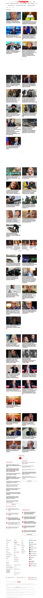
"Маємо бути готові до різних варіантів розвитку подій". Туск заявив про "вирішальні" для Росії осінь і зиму (12, 485)
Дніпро (23, 549)
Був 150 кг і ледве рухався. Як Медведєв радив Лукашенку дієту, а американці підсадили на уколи (30, 522)
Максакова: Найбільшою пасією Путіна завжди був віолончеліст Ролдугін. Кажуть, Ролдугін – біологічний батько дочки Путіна (29, 36)
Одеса (23, 543)
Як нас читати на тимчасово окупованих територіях (9, 571)
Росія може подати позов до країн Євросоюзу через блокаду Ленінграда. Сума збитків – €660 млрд (13, 178)
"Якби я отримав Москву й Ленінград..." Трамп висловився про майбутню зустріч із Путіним (13, 21)
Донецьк (23, 545)
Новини (7, 3)
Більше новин (14, 504)
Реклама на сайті (9, 565)
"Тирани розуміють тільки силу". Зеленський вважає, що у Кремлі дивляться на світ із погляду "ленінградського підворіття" (29, 192)
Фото (15, 553)
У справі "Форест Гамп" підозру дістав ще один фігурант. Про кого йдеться (13, 482)
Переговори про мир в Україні (21, 5)
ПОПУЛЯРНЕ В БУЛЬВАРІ (11, 506)
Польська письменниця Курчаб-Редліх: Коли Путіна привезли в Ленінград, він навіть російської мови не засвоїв (29, 85)
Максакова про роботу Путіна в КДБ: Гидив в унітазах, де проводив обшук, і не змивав (13, 36)
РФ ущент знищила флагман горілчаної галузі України (28, 466)
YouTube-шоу (16, 559)
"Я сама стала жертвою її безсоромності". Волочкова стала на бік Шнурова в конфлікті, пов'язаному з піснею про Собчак (13, 220)
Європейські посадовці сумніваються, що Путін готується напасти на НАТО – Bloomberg (13, 489)
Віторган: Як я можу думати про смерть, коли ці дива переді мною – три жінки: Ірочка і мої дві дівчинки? (29, 312)
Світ (7, 545)
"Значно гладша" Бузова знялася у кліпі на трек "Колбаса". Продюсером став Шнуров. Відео (13, 326)
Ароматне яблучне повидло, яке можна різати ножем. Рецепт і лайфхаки (13, 514)
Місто (22, 538)
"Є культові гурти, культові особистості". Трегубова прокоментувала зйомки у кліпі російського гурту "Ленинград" (13, 345)
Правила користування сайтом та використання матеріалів (17, 565)
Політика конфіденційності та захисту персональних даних (17, 569)
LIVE (14, 550)
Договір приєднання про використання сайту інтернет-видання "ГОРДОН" (17, 573)
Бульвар (32, 3)
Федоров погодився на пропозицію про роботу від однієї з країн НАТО (30, 531)
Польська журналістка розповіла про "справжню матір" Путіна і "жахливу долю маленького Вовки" (13, 147)
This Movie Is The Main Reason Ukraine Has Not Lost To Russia (9, 247)
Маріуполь (23, 551)
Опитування (16, 557)
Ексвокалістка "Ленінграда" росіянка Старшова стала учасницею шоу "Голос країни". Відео (29, 424)
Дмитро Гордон (34, 540)
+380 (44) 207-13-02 (22, 577)
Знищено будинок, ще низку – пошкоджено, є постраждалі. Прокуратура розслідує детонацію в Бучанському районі (13, 478)
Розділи (15, 538)
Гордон (7, 7)
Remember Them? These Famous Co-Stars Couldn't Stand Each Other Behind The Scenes (17, 248)
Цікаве (7, 558)
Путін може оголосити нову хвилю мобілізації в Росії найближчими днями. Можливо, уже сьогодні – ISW (29, 115)
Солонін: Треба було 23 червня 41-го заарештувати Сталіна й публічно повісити (13, 437)
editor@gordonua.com (33, 577)
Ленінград (12, 7)
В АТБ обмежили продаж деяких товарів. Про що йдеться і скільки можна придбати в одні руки (13, 493)
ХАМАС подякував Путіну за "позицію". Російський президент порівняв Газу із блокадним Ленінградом (13, 52)
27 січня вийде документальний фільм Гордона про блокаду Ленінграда (13, 423)
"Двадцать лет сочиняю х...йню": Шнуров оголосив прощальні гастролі (13, 450)
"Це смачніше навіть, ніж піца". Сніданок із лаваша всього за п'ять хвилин (14, 509)
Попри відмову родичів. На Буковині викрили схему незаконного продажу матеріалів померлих (12, 501)
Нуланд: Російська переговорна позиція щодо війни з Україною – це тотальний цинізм (13, 205)
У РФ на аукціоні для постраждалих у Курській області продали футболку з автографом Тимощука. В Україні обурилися (29, 22)
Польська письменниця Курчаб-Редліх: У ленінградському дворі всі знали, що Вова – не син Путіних (13, 85)
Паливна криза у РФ (11, 5)
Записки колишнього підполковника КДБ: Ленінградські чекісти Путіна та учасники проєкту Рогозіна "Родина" (29, 360)
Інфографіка (8, 556)
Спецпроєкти (16, 561)
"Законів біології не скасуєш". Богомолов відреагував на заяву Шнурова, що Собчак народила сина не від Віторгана (29, 220)
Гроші (7, 543)
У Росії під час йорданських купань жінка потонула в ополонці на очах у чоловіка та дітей (29, 264)
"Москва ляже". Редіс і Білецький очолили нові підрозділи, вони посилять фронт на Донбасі (29, 513)
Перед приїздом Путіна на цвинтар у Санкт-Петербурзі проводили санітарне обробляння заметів (13, 235)
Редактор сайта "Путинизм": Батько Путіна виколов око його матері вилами (29, 450)
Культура (7, 549)
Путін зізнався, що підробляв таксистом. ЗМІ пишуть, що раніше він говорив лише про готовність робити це (12, 278)
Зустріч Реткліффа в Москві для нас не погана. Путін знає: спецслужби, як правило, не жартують (29, 473)
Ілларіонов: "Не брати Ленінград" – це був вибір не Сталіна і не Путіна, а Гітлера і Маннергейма (13, 389)
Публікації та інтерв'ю (14, 3)
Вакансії (7, 562)
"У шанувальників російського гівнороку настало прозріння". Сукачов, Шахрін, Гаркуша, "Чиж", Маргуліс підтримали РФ (13, 192)
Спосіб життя (8, 552)
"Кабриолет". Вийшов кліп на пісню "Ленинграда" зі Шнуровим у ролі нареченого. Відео (29, 437)
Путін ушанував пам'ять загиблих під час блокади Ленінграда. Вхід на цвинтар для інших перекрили (13, 264)
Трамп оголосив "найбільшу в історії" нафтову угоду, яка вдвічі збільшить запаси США (13, 465)
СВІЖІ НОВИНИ (9, 462)
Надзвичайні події (9, 554)
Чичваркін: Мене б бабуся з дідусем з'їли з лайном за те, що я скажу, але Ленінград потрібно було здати (13, 115)
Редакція (7, 564)
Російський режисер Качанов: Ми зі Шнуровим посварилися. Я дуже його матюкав (29, 177)
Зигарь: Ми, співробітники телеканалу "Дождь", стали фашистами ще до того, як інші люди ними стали (12, 295)
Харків (23, 547)
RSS (31, 559)
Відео (15, 555)
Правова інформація (9, 567)
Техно (7, 551)
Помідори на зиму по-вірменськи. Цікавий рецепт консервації (13, 527)
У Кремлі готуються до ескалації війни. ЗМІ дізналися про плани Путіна (29, 527)
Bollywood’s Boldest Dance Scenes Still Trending (33, 247)
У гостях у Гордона (23, 3)
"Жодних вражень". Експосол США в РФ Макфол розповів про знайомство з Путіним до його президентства (29, 206)
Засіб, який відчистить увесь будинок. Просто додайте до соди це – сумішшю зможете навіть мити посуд (14, 523)
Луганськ (23, 552)
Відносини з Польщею (31, 5)
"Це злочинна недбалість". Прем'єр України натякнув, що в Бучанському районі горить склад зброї (12, 497)
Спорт (7, 547)
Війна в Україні (8, 540)
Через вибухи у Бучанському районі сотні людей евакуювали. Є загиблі (13, 474)
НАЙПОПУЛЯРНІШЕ (29, 534)
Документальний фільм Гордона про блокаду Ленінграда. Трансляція (13, 406)
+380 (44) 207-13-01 (11, 577)
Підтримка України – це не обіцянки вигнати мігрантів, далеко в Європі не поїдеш (29, 477)
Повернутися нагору (31, 579)
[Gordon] (23, 2)
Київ (22, 540)
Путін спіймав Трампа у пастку (28, 469)
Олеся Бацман (33, 553)
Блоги (29, 3)
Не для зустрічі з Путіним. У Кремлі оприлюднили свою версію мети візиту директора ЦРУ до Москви (30, 517)
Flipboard (32, 557)
